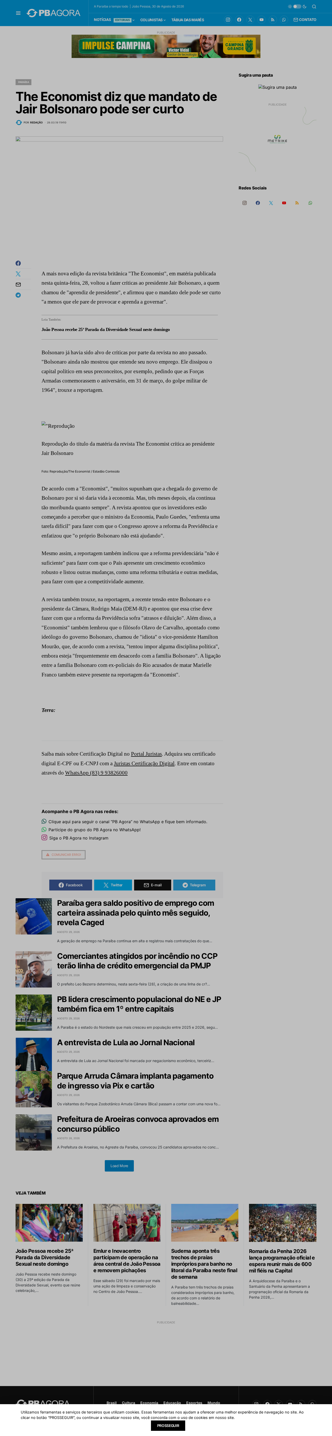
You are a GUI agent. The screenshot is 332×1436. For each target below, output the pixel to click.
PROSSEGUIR (168, 1425)
